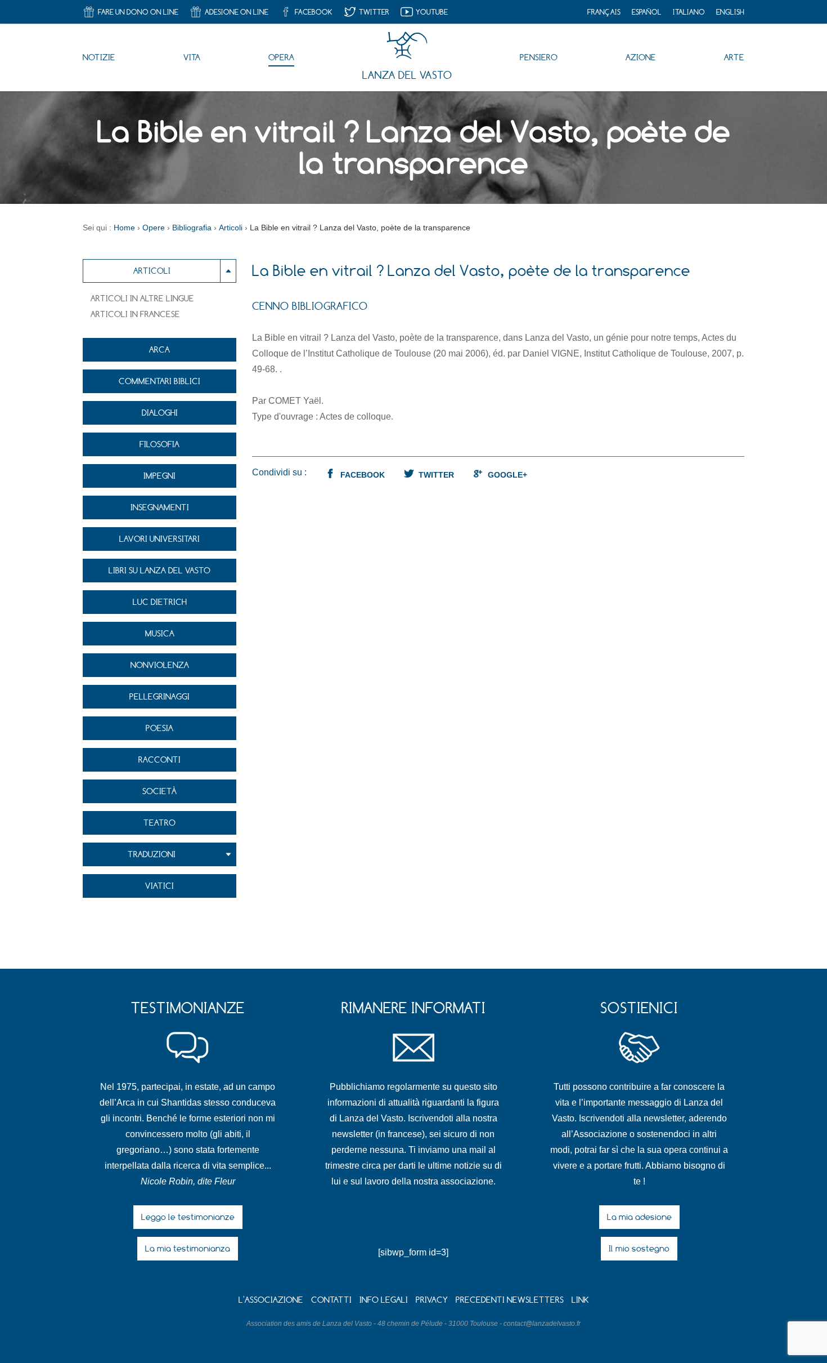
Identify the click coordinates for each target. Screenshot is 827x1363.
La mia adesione (639, 1216)
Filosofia (159, 444)
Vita (191, 57)
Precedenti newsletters (510, 1299)
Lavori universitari (159, 538)
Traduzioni (152, 854)
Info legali (383, 1299)
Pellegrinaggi (159, 696)
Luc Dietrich (160, 601)
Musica (159, 633)
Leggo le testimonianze (188, 1216)
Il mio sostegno (639, 1248)
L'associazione (271, 1299)
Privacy (432, 1299)
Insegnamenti (160, 507)
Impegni (159, 475)
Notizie (99, 57)
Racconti (159, 759)
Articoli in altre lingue (142, 298)
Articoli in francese (135, 314)
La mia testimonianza (187, 1248)
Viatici (159, 885)
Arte (734, 57)
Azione (641, 57)
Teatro (159, 822)
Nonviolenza (160, 665)
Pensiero (539, 57)
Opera (281, 57)
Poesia (159, 728)
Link (580, 1299)
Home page (407, 46)
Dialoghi (160, 412)
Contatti (331, 1299)
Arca (159, 349)
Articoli (151, 270)
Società (159, 791)
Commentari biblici (159, 381)
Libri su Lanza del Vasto (159, 570)
